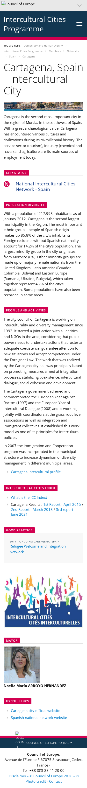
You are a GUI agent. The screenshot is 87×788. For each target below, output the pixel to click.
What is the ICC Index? (29, 497)
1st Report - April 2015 (62, 504)
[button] (43, 5)
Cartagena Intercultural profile (36, 471)
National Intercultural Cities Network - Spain (45, 186)
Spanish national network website (39, 717)
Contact (55, 781)
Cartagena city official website (35, 710)
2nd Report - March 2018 (32, 509)
